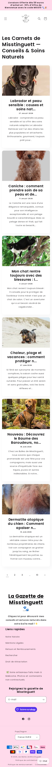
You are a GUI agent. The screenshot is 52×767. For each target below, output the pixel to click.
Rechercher (12, 655)
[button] (5, 19)
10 (37, 575)
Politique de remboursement (20, 764)
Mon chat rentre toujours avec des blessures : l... (26, 275)
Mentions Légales (15, 643)
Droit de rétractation (16, 661)
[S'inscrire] (43, 699)
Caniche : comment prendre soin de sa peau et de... (26, 190)
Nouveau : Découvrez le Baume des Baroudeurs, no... (26, 438)
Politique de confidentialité (27, 760)
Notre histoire (13, 636)
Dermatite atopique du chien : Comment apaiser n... (26, 524)
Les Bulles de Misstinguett (29, 757)
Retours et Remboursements (21, 649)
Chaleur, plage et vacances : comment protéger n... (26, 357)
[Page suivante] (45, 575)
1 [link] (7, 575)
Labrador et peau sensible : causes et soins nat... (26, 105)
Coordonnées (41, 764)
